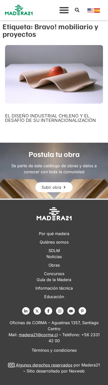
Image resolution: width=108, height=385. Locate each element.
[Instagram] (60, 311)
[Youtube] (71, 311)
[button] (64, 10)
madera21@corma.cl (38, 334)
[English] (90, 10)
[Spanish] (97, 10)
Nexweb (77, 370)
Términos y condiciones (54, 350)
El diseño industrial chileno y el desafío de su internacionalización (50, 118)
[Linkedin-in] (26, 311)
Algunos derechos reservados (44, 364)
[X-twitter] (37, 311)
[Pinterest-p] (82, 311)
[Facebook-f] (48, 311)
